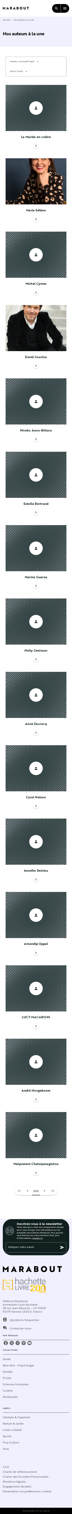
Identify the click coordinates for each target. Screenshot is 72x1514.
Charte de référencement (20, 1472)
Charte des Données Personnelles (25, 1477)
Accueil (6, 19)
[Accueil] (17, 8)
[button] (24, 62)
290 (36, 1191)
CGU (6, 1467)
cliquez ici (37, 1238)
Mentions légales (14, 1481)
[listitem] (6, 1343)
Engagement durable (17, 1486)
